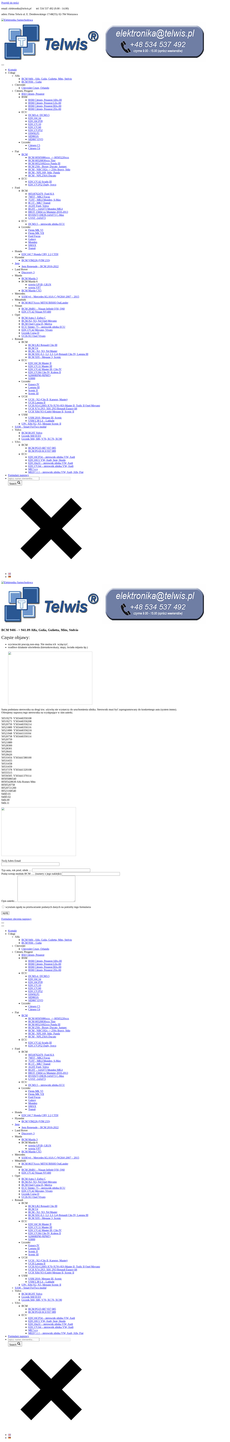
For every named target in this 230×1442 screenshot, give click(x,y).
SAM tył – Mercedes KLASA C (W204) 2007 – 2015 (50, 296)
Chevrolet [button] (20, 84)
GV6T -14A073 (37, 218)
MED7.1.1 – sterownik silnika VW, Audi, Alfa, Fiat (55, 472)
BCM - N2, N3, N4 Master (42, 351)
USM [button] (24, 414)
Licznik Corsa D (30, 333)
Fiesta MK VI (35, 230)
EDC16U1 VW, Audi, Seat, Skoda (46, 460)
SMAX (32, 245)
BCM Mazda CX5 (31, 290)
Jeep (17, 263)
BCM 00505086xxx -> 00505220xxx (48, 157)
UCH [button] (24, 396)
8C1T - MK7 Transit (39, 202)
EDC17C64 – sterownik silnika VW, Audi (50, 466)
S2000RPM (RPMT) (39, 375)
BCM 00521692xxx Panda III (44, 163)
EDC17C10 (34, 124)
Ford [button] (17, 187)
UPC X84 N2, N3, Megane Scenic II (41, 423)
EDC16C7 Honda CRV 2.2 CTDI (40, 254)
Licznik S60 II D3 (31, 435)
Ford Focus (34, 236)
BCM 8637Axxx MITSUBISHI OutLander (45, 302)
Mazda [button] (18, 275)
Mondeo (32, 242)
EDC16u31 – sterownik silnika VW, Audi (50, 463)
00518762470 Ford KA (41, 193)
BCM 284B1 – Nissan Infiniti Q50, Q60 (43, 308)
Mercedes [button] (20, 293)
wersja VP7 (34, 287)
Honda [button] (18, 251)
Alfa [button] (17, 75)
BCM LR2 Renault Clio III (42, 345)
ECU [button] (24, 112)
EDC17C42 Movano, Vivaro (37, 329)
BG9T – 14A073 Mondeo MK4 (45, 208)
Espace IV (33, 384)
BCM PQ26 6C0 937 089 (42, 451)
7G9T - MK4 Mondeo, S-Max (44, 199)
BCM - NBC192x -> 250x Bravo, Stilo (49, 169)
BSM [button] (24, 96)
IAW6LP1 (33, 133)
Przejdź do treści (10, 2)
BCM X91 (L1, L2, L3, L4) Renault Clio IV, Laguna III (58, 354)
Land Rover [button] (21, 269)
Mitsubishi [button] (20, 299)
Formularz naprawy (18, 475)
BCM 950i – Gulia (32, 81)
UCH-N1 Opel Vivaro (33, 336)
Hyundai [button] (19, 257)
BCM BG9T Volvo (32, 432)
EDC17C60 (34, 127)
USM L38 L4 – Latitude (41, 420)
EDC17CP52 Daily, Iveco (42, 184)
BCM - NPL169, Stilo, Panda (44, 172)
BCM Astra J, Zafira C (34, 317)
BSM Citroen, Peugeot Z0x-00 (44, 109)
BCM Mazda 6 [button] (30, 281)
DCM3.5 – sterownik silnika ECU (46, 224)
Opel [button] (17, 314)
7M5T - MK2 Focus (39, 196)
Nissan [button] (18, 305)
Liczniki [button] (26, 142)
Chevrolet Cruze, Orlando (35, 87)
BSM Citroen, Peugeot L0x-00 (44, 103)
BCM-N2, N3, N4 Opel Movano (39, 320)
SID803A (33, 136)
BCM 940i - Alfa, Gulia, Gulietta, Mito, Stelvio (47, 78)
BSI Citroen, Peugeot (33, 93)
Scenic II (33, 390)
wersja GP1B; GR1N (39, 284)
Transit (32, 248)
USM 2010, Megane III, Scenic (45, 417)
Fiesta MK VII (36, 233)
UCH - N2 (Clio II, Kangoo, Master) (48, 399)
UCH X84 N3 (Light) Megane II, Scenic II (51, 411)
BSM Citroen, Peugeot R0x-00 (44, 106)
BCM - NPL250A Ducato (42, 175)
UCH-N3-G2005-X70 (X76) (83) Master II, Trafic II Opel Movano (64, 405)
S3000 (31, 378)
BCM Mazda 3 (30, 278)
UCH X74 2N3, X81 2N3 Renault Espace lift (52, 408)
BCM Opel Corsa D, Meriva (37, 323)
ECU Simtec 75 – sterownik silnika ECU (43, 326)
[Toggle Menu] (2, 64)
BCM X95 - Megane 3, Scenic (44, 357)
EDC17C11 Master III (40, 366)
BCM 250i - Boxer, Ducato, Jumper (47, 166)
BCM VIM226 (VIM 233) (36, 260)
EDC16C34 (34, 118)
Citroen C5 (34, 145)
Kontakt (12, 69)
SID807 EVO (35, 139)
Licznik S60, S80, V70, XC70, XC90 (42, 438)
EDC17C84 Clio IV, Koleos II (44, 372)
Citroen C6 (34, 148)
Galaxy (32, 239)
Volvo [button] (18, 429)
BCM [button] (25, 190)
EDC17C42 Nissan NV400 (36, 311)
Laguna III (34, 387)
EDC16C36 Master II (39, 363)
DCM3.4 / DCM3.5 (39, 115)
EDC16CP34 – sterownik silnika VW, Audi (51, 457)
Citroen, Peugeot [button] (24, 90)
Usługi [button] (11, 72)
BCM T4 (33, 348)
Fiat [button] (17, 151)
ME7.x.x (33, 469)
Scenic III (33, 393)
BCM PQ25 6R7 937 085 (42, 447)
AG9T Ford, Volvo (38, 205)
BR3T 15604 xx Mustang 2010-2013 (48, 211)
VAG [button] (18, 441)
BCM (25, 154)
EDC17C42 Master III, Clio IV (45, 369)
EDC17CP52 (35, 130)
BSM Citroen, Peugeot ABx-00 (45, 100)
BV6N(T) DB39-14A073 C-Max (46, 214)
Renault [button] (19, 339)
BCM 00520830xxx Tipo (41, 160)
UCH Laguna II (36, 402)
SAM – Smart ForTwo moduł (30, 426)
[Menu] (2, 922)
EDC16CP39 (35, 121)
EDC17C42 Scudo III (40, 181)
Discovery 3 (28, 272)
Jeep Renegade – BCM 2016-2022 (40, 266)
